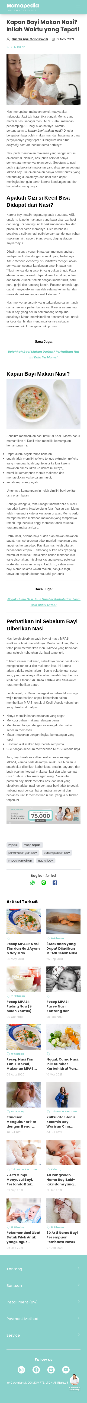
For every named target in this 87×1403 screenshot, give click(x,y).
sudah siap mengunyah (22, 482)
